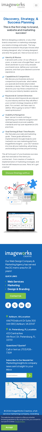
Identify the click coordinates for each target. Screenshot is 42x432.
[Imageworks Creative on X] (15, 305)
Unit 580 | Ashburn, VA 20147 (20, 323)
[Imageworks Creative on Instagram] (28, 305)
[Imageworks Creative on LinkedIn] (21, 305)
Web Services (16, 281)
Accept (9, 427)
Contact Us (15, 295)
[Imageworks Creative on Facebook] (8, 305)
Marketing (14, 285)
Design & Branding (19, 289)
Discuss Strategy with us (18, 173)
